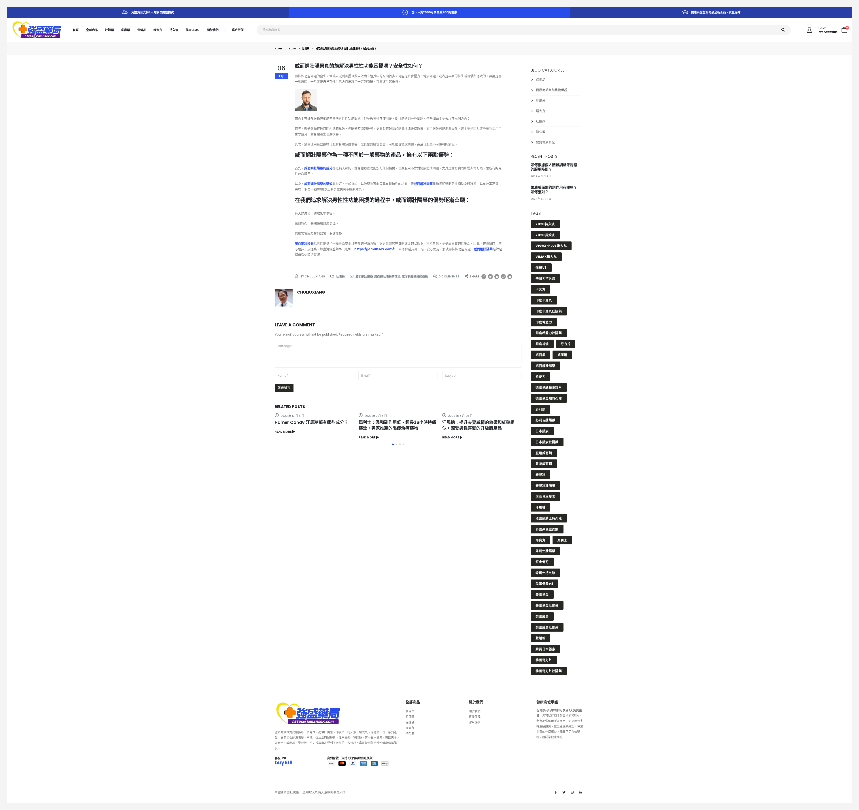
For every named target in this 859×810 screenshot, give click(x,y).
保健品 (141, 30)
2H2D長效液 (545, 235)
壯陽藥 (109, 30)
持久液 (174, 30)
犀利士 (562, 540)
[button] (393, 444)
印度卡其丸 (544, 300)
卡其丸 (540, 289)
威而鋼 (562, 355)
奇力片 (565, 344)
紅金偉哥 (542, 562)
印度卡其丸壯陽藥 (549, 311)
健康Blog (193, 30)
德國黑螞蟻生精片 (549, 387)
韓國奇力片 (544, 660)
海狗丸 (540, 540)
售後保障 (475, 717)
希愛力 (540, 376)
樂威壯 (540, 474)
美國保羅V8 (544, 584)
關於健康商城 (545, 142)
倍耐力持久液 (545, 278)
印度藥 (125, 30)
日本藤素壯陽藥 (547, 442)
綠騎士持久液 (545, 573)
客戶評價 (238, 29)
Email (509, 276)
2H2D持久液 (545, 224)
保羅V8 (541, 267)
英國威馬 (542, 616)
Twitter (490, 276)
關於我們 (213, 30)
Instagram (572, 792)
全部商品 (92, 30)
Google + (503, 276)
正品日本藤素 (545, 496)
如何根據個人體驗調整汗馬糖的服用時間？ (554, 167)
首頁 (76, 30)
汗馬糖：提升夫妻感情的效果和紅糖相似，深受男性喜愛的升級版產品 (478, 425)
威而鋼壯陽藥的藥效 (415, 276)
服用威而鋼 (544, 453)
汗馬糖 (540, 507)
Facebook (483, 276)
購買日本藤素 (545, 649)
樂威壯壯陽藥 (545, 485)
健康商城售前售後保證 (551, 90)
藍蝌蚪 (540, 638)
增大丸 (157, 30)
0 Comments (449, 276)
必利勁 (540, 409)
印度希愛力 (544, 322)
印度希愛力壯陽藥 (549, 333)
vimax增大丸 (546, 256)
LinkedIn (496, 276)
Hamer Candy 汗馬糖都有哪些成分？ (311, 422)
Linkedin (580, 792)
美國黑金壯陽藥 (547, 605)
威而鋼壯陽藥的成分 (387, 276)
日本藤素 (542, 431)
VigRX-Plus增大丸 (551, 245)
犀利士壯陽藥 (545, 551)
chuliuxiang (315, 276)
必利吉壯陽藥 (545, 420)
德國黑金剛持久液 (549, 398)
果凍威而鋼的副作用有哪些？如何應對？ (554, 190)
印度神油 (542, 344)
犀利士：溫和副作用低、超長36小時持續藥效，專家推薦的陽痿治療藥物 (397, 425)
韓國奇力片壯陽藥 (549, 671)
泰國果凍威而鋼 (547, 529)
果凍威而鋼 (544, 463)
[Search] (784, 30)
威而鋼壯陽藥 (423, 184)
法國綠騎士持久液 (549, 518)
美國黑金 (542, 594)
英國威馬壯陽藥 (547, 627)
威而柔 (540, 355)
